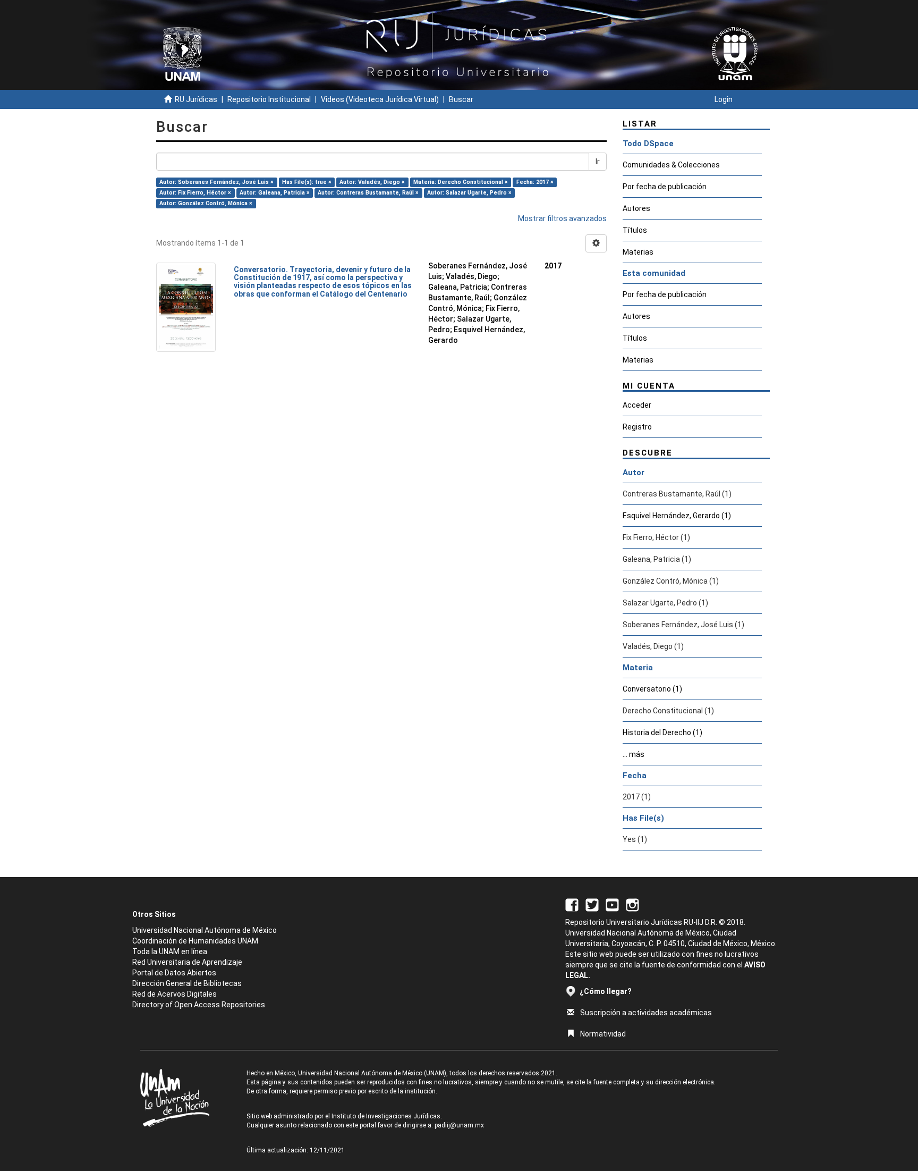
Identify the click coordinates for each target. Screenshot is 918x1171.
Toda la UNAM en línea (169, 951)
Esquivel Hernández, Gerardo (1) (677, 515)
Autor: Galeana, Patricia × (275, 192)
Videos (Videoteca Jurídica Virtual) (380, 99)
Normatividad (603, 1034)
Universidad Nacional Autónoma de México (204, 930)
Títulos (635, 230)
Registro (637, 427)
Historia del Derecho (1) (662, 732)
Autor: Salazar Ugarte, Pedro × (469, 192)
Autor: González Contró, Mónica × (205, 203)
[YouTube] (612, 904)
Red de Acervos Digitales (174, 994)
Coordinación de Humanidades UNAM (195, 941)
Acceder (637, 405)
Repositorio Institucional (269, 99)
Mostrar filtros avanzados (562, 218)
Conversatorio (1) (652, 689)
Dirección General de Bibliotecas (187, 983)
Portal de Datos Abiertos (174, 972)
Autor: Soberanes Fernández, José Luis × (216, 182)
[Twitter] (592, 904)
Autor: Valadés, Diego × (372, 182)
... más (633, 754)
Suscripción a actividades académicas (646, 1012)
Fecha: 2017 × (535, 182)
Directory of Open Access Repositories (198, 1004)
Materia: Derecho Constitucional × (460, 182)
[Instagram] (632, 904)
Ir (598, 161)
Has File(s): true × (307, 182)
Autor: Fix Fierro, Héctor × (195, 192)
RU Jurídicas (196, 99)
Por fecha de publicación (665, 186)
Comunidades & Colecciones (671, 165)
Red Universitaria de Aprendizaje (187, 962)
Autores (636, 208)
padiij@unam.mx (459, 1125)
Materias (638, 252)
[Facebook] (572, 904)
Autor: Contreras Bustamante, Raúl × (368, 192)
